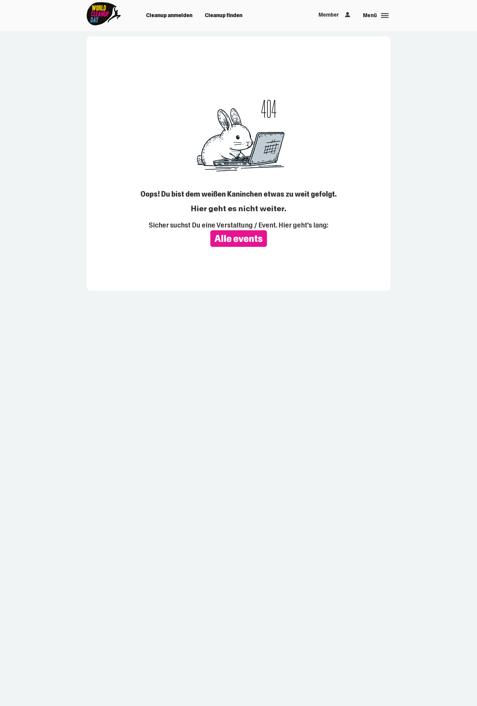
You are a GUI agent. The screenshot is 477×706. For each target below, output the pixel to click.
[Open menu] (384, 15)
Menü (370, 15)
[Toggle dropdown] (347, 14)
